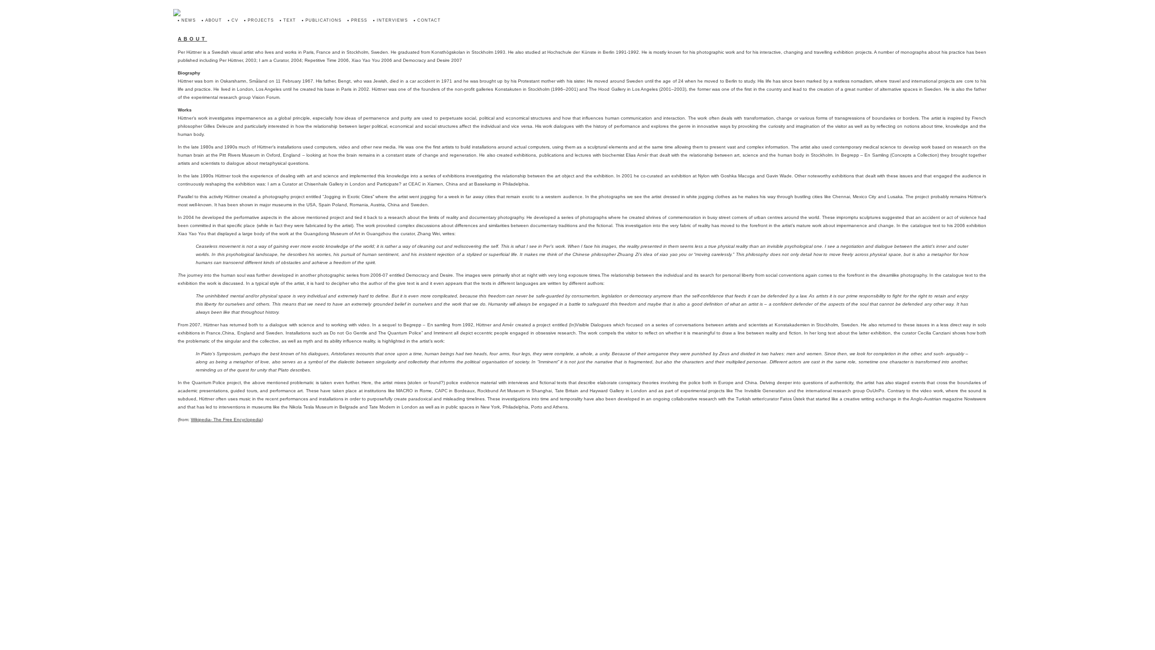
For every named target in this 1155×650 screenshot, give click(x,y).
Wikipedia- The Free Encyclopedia (226, 419)
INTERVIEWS (392, 20)
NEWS (188, 20)
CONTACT (429, 20)
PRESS (359, 20)
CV (234, 20)
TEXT (289, 20)
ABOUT (213, 20)
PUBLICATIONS (323, 20)
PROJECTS (261, 20)
